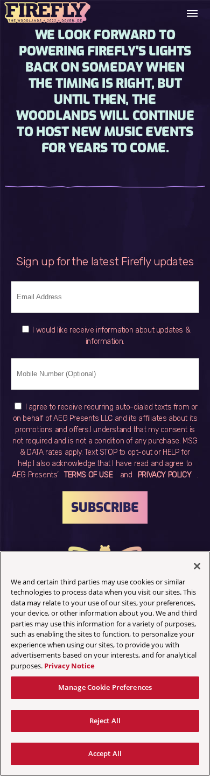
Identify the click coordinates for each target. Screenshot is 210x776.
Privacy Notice (69, 666)
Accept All (105, 753)
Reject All (105, 720)
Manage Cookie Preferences (105, 687)
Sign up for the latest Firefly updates (105, 261)
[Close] (197, 566)
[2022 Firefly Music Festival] (47, 13)
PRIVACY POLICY (164, 474)
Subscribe (105, 507)
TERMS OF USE (88, 474)
